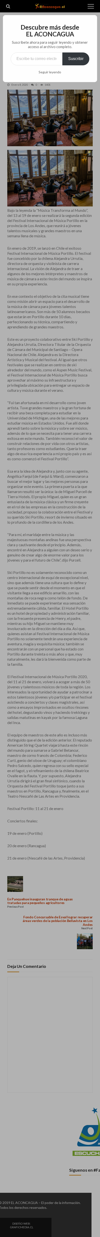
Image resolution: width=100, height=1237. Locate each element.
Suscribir (75, 59)
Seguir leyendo (50, 72)
